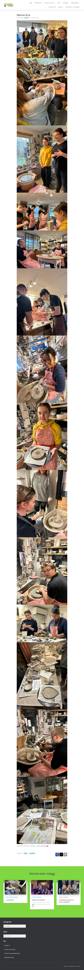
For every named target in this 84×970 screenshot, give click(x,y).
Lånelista (60, 7)
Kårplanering (75, 3)
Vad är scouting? (49, 3)
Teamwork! (10, 900)
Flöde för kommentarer (12, 953)
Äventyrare (9, 897)
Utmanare (32, 853)
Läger (58, 3)
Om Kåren (65, 3)
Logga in (7, 945)
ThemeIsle (78, 966)
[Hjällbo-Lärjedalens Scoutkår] (8, 5)
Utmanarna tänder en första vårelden (66, 901)
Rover (25, 853)
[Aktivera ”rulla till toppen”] (81, 967)
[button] (41, 3)
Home (30, 3)
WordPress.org (9, 957)
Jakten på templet (38, 900)
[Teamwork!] (15, 887)
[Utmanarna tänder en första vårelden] (68, 887)
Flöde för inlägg (9, 949)
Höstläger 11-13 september (72, 7)
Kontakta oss (52, 7)
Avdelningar (38, 3)
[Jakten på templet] (42, 887)
